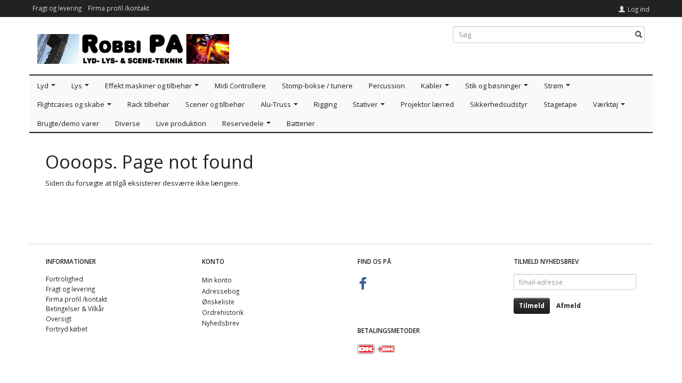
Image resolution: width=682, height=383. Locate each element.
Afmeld (568, 305)
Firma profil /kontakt (118, 8)
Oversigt (58, 318)
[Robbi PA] (133, 47)
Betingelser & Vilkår (75, 308)
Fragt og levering (57, 8)
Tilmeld (532, 305)
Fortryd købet (66, 328)
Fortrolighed (64, 278)
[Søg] (638, 35)
